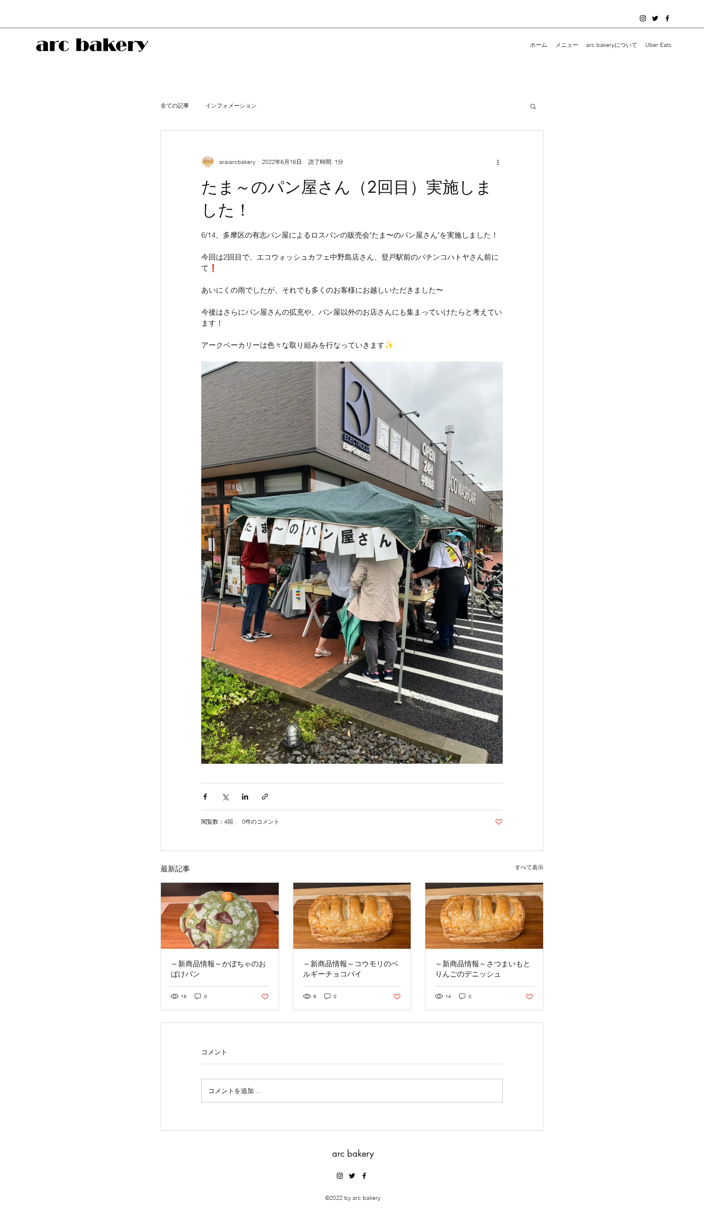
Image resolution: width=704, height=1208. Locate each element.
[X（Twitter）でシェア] (225, 796)
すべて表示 (529, 867)
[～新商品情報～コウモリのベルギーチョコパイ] (352, 916)
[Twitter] (655, 18)
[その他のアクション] (498, 162)
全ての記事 (175, 105)
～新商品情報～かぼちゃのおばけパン (218, 969)
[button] (533, 106)
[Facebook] (667, 18)
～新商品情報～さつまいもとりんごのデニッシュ (482, 969)
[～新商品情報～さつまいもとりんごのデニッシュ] (484, 916)
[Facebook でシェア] (205, 796)
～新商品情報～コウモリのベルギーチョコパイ (350, 969)
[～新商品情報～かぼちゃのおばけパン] (220, 916)
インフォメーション (231, 105)
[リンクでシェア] (265, 796)
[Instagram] (643, 18)
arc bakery (353, 1153)
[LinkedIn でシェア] (245, 796)
